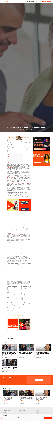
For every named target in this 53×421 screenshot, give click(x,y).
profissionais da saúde (15, 197)
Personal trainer (11, 159)
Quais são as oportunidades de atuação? (13, 156)
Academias (10, 157)
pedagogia (10, 279)
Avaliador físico (11, 160)
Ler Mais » (5, 400)
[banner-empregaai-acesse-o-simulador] (41, 143)
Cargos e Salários (19, 129)
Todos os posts (10, 338)
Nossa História (4, 412)
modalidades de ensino (10, 266)
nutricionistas (27, 197)
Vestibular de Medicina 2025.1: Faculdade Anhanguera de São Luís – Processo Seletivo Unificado (9, 354)
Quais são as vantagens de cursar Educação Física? (15, 162)
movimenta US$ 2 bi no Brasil (16, 234)
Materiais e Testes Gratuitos (30, 1)
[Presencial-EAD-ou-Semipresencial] (41, 158)
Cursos (24, 1)
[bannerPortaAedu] (19, 324)
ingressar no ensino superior (11, 265)
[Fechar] (51, 415)
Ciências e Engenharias (22, 410)
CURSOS (27, 129)
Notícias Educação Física (32, 129)
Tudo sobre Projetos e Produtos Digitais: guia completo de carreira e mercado (9, 368)
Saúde (20, 412)
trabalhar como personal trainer (25, 250)
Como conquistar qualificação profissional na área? (14, 161)
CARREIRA (24, 129)
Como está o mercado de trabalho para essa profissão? (15, 155)
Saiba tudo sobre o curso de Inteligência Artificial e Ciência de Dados (26, 398)
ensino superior (11, 180)
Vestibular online (37, 410)
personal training (25, 183)
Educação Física (9, 167)
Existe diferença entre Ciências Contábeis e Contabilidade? (26, 353)
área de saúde (16, 143)
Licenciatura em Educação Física (12, 227)
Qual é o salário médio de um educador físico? (14, 154)
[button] (4, 137)
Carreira (21, 1)
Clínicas (10, 158)
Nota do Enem (37, 412)
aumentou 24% (26, 148)
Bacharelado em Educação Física (15, 183)
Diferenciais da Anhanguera (6, 410)
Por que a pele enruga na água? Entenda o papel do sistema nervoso (43, 353)
